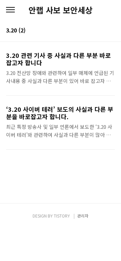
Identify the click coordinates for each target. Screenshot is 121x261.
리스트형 (111, 31)
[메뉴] (10, 10)
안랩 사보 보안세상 (60, 10)
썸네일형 (101, 31)
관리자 (82, 216)
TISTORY (62, 216)
